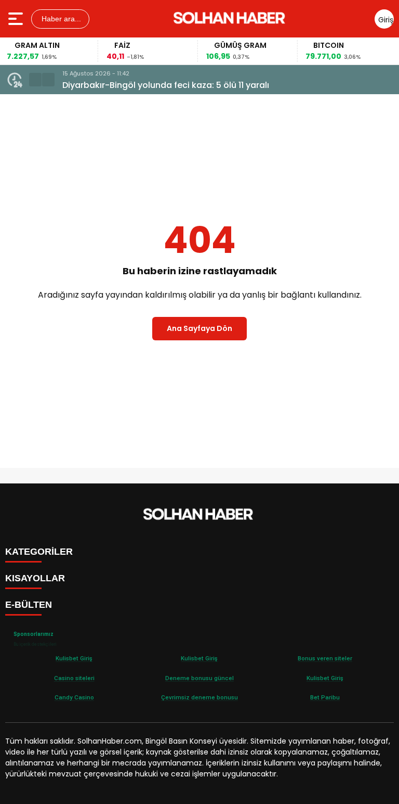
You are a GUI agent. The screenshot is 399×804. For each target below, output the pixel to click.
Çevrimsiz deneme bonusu (199, 697)
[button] (35, 79)
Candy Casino (74, 697)
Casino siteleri (74, 678)
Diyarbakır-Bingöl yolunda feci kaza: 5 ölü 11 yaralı (165, 85)
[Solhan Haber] (231, 19)
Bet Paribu (325, 697)
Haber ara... (60, 19)
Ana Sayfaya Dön (199, 328)
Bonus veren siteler (325, 658)
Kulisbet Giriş (74, 658)
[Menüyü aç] (17, 18)
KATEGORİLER (39, 551)
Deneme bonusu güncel (199, 678)
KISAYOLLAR (35, 578)
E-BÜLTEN (28, 604)
